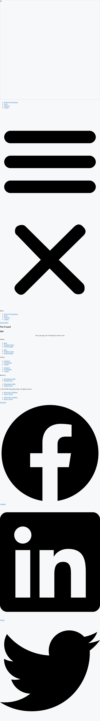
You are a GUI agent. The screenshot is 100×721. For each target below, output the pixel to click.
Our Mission (8, 363)
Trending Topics (9, 345)
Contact (6, 107)
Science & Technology (11, 102)
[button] (50, 211)
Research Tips (8, 381)
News (6, 104)
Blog (5, 343)
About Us (7, 106)
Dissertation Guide (9, 379)
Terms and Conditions (10, 392)
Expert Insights (8, 346)
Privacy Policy (8, 394)
